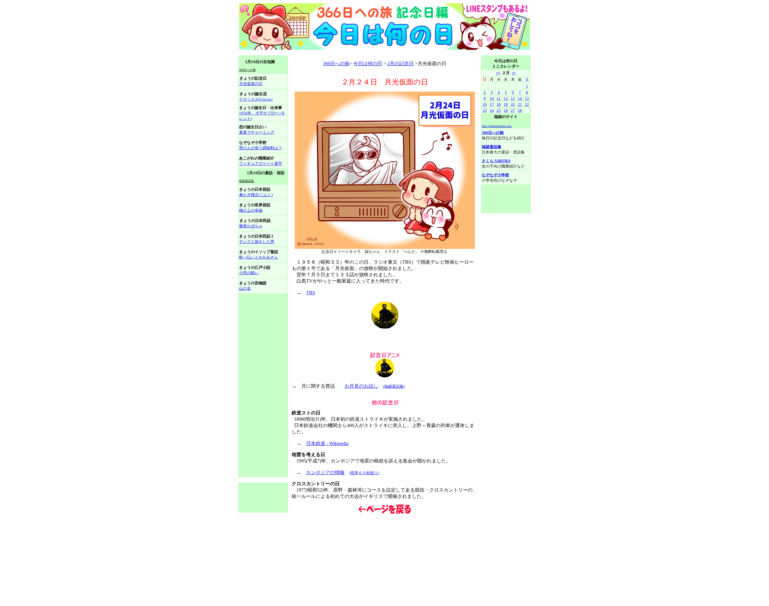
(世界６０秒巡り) (364, 473)
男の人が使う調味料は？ (260, 148)
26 (506, 110)
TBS (310, 292)
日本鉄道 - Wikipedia (327, 443)
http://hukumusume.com (497, 126)
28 (520, 110)
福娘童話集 (491, 146)
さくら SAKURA (496, 161)
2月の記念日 (400, 63)
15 (527, 98)
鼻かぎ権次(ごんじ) (256, 194)
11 (499, 98)
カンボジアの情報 (325, 472)
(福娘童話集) (394, 386)
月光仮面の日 (251, 83)
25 (499, 110)
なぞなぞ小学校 (495, 175)
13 (513, 98)
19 (506, 104)
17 (492, 104)
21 (520, 104)
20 (513, 104)
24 (492, 110)
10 (492, 98)
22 (527, 104)
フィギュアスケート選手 (260, 163)
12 (506, 98)
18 (499, 104)
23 (485, 110)
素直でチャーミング (256, 132)
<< (498, 73)
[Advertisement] (347, 53)
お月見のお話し (361, 386)
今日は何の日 (367, 63)
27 (513, 110)
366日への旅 (336, 63)
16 (485, 104)
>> (514, 73)
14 (520, 98)
